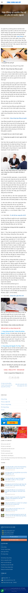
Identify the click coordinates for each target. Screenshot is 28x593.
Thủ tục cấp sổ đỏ (5, 401)
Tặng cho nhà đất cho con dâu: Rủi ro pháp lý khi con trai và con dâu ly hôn (16, 503)
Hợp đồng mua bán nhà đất (7, 564)
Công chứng (4, 399)
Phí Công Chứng (5, 407)
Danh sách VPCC (5, 551)
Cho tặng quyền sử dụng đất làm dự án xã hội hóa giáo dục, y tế (16, 473)
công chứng (20, 36)
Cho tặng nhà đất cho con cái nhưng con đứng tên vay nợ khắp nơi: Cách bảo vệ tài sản (15, 491)
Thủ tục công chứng (6, 404)
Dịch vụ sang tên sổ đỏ (6, 560)
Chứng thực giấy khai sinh (17, 295)
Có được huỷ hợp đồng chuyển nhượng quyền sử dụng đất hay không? (6, 385)
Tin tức (14, 10)
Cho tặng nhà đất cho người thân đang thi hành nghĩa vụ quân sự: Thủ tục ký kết (15, 479)
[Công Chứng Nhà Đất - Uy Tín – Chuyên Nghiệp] (14, 2)
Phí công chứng (14, 539)
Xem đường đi (14, 536)
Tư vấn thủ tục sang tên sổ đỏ (18, 215)
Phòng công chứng (17, 589)
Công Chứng (9, 589)
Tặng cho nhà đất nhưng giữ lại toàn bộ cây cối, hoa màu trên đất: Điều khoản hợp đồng (15, 515)
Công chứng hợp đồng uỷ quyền (18, 118)
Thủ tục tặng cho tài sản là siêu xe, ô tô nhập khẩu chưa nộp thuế (14, 509)
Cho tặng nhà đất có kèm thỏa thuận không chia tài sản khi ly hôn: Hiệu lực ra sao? (15, 467)
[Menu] (2, 2)
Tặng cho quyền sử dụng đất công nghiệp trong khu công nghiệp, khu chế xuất (15, 497)
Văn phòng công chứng (6, 557)
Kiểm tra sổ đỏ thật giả (6, 562)
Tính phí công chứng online (7, 567)
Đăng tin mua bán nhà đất (7, 569)
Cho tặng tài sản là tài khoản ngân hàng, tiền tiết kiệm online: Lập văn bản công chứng (15, 484)
